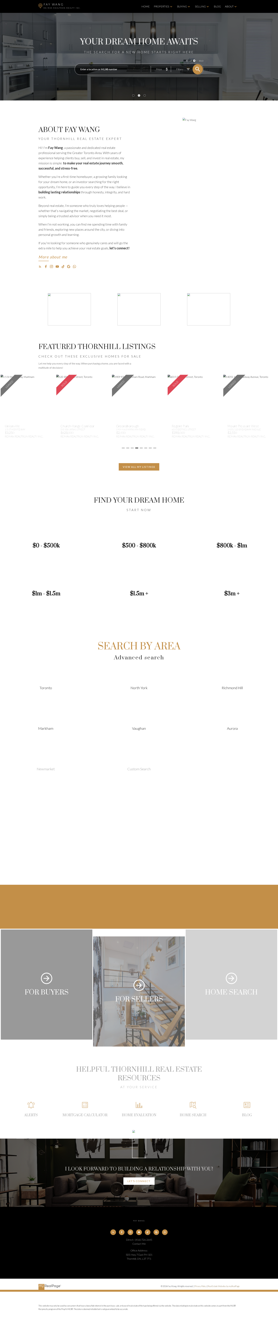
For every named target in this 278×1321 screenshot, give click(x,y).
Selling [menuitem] (200, 6)
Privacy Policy (200, 1286)
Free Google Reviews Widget (140, 873)
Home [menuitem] (145, 6)
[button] (52, 258)
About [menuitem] (229, 6)
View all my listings (139, 466)
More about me (52, 257)
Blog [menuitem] (217, 6)
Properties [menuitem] (161, 6)
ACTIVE (189, 61)
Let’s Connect (139, 1181)
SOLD (201, 61)
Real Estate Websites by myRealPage (224, 1286)
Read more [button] (139, 834)
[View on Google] (139, 842)
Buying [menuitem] (182, 6)
